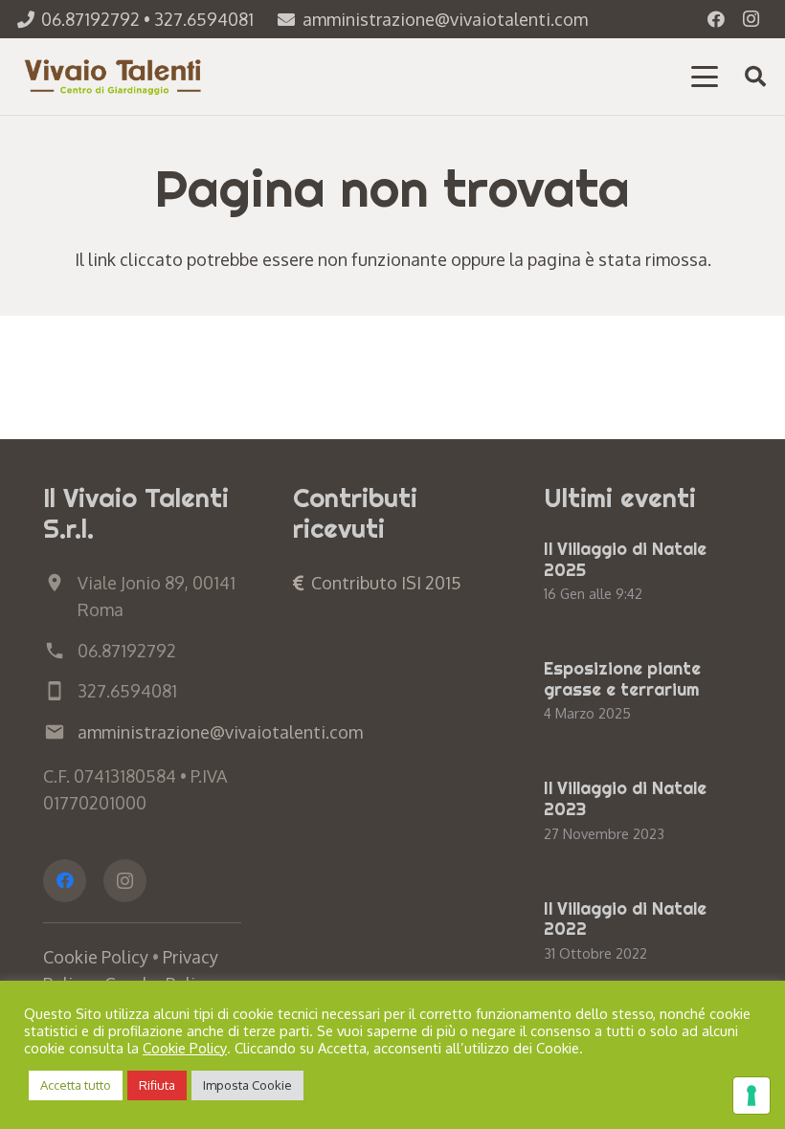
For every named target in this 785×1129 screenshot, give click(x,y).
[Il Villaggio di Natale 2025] (643, 573)
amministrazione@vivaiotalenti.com (220, 731)
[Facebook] (716, 19)
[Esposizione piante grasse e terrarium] (643, 692)
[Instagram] (750, 19)
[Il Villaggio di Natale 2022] (643, 932)
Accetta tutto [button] (75, 1085)
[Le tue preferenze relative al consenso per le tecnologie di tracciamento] (751, 1095)
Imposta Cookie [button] (247, 1085)
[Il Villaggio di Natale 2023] (643, 812)
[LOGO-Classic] (114, 76)
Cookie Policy (95, 956)
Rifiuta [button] (157, 1085)
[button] (705, 76)
